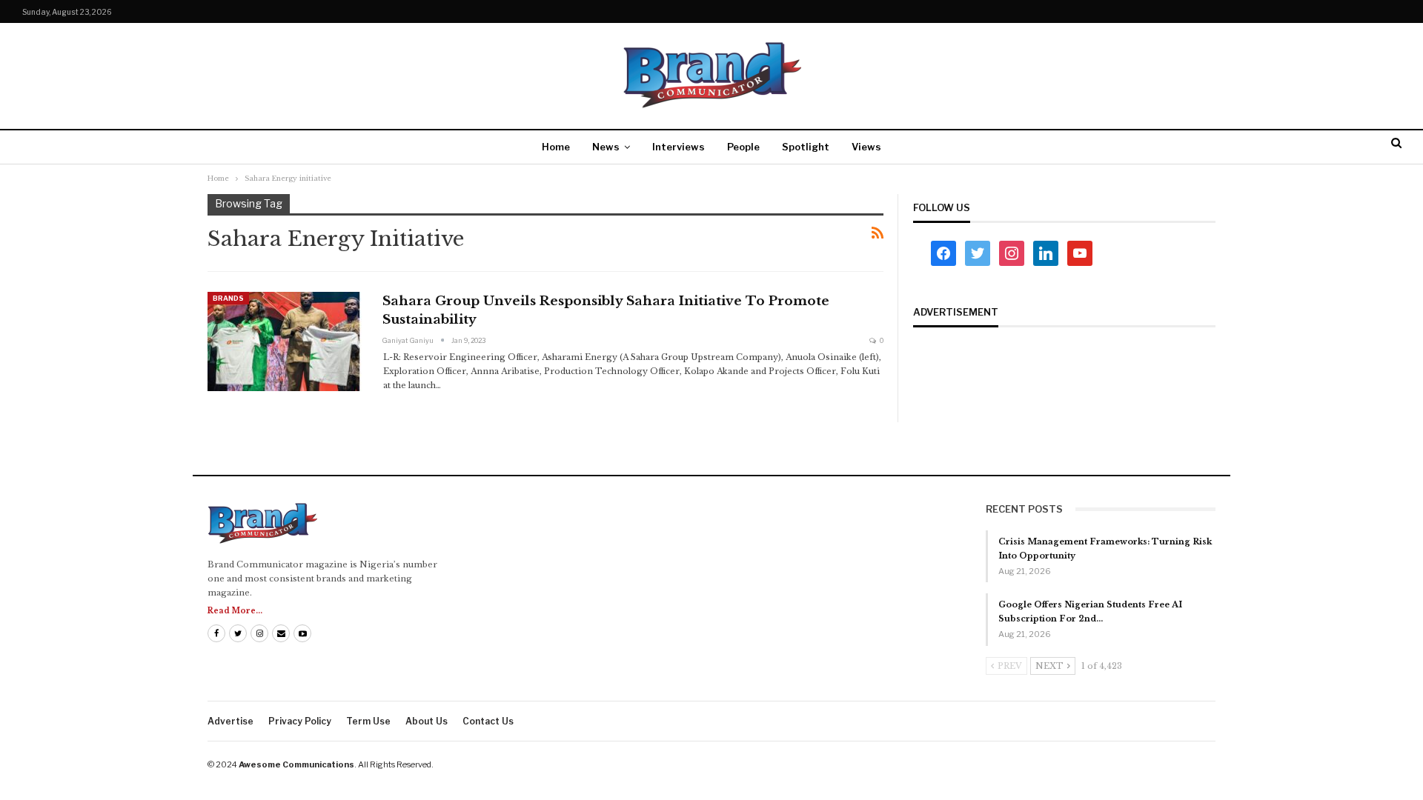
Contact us (488, 721)
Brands (228, 298)
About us (426, 721)
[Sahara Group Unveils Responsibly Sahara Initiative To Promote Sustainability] (285, 341)
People (743, 147)
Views (866, 147)
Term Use (368, 721)
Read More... (235, 611)
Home (556, 147)
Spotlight (805, 147)
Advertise (230, 721)
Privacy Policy (299, 721)
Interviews (678, 147)
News (606, 147)
